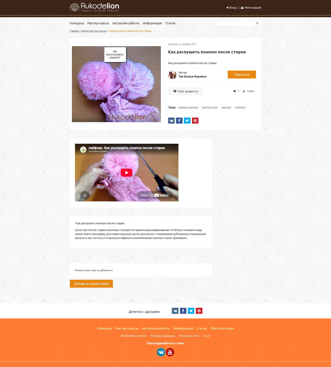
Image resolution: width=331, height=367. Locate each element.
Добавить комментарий (91, 283)
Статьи (170, 23)
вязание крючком (188, 107)
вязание (226, 107)
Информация (152, 23)
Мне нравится (187, 91)
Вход (233, 7)
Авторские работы (125, 23)
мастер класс (209, 107)
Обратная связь (222, 328)
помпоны (240, 107)
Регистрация (253, 7)
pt (209, 335)
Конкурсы (77, 23)
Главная (74, 31)
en (204, 335)
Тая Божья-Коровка (192, 76)
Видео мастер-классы (94, 31)
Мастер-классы (98, 23)
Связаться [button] (242, 74)
